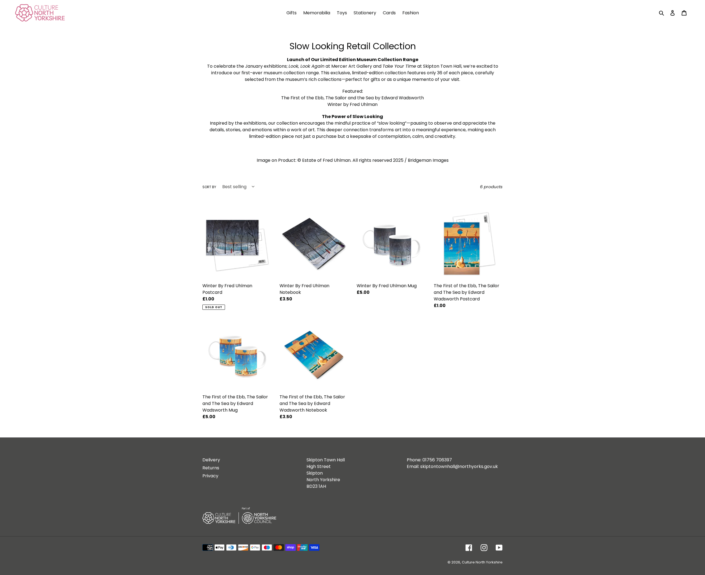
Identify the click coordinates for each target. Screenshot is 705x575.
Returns (210, 468)
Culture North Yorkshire (482, 562)
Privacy (210, 476)
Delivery (211, 460)
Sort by (209, 187)
